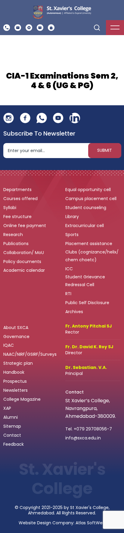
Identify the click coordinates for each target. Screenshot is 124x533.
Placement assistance (89, 244)
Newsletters (15, 390)
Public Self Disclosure (87, 303)
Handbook (13, 372)
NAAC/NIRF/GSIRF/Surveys (30, 354)
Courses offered (21, 199)
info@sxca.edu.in (83, 438)
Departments (18, 190)
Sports (72, 235)
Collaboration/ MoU (24, 253)
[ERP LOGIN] (51, 27)
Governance (17, 337)
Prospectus (15, 381)
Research (13, 235)
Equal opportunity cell (88, 190)
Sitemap (12, 426)
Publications (16, 244)
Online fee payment (25, 226)
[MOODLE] (29, 27)
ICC (69, 269)
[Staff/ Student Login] (40, 27)
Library (72, 217)
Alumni (10, 417)
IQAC (9, 345)
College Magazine (22, 399)
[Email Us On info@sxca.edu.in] (17, 27)
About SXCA (15, 328)
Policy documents (22, 262)
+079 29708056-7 (93, 429)
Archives (74, 312)
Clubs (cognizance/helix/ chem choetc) (92, 256)
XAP (7, 408)
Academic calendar (24, 270)
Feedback (14, 444)
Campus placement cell (91, 199)
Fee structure (18, 217)
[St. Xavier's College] (61, 11)
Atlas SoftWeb (90, 523)
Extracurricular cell (85, 226)
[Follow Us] (8, 117)
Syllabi (10, 208)
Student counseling (86, 208)
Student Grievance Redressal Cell (85, 281)
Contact (12, 435)
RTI (68, 294)
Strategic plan (18, 363)
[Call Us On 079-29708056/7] (6, 27)
